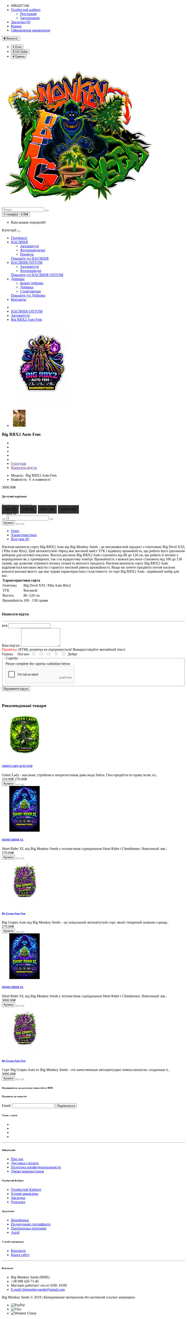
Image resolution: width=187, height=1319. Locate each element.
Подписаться (66, 1105)
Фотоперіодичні (32, 250)
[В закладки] (18, 524)
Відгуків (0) (20, 539)
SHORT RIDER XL (12, 839)
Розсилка (18, 1202)
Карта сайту (20, 1255)
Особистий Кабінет (26, 1189)
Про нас (17, 1159)
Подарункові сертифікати (31, 1224)
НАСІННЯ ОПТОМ (26, 262)
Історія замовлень (24, 1194)
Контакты (18, 299)
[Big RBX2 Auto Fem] (42, 404)
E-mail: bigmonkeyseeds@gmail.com (38, 1289)
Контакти (18, 1251)
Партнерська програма (28, 1228)
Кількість (9, 513)
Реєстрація (28, 14)
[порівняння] (22, 524)
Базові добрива (31, 283)
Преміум (27, 254)
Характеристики (24, 535)
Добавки (27, 287)
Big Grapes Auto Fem (14, 913)
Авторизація (29, 18)
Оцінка (7, 654)
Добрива (17, 279)
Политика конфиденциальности (36, 1167)
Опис (15, 531)
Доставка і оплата (25, 1163)
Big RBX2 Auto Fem (26, 319)
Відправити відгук (16, 688)
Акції (15, 1232)
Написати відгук (24, 468)
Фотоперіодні (30, 271)
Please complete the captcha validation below (37, 664)
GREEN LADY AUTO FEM (17, 766)
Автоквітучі (29, 246)
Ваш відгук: (11, 645)
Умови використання (27, 1171)
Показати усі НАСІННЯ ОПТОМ (37, 275)
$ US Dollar (20, 51)
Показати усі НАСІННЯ (30, 258)
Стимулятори (30, 291)
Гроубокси (19, 238)
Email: (6, 1105)
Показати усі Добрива (28, 295)
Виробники (20, 1220)
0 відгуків (18, 463)
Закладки (18, 1198)
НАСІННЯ (19, 242)
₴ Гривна (19, 56)
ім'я (4, 625)
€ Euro (17, 47)
